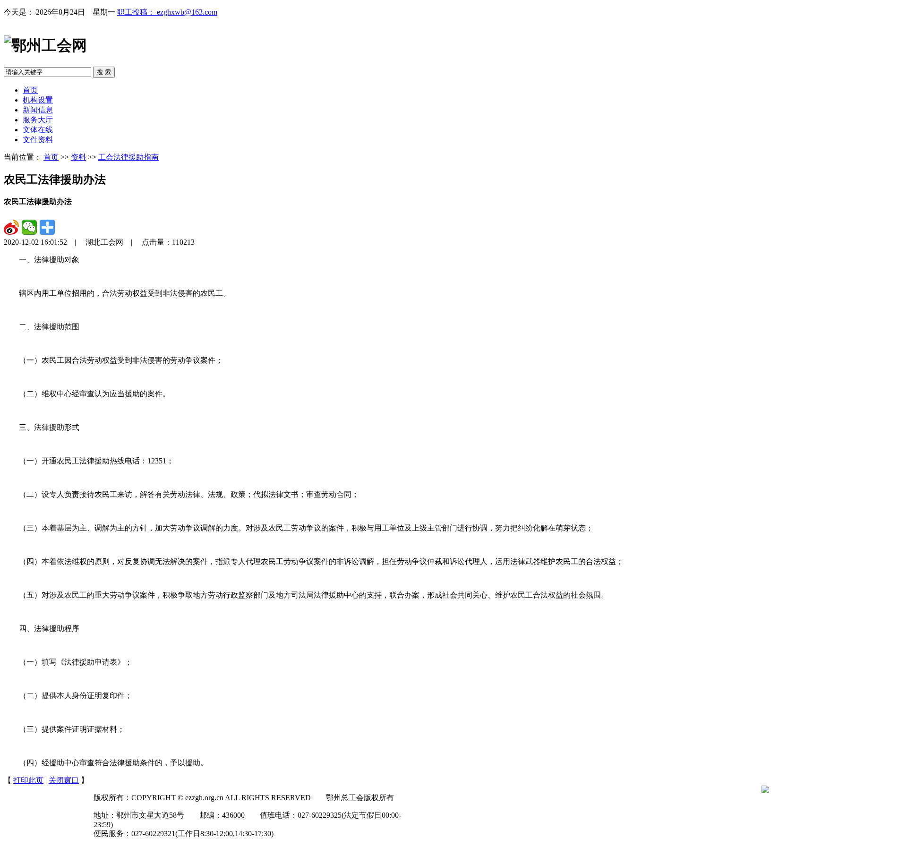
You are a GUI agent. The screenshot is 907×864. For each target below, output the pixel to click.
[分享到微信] (29, 227)
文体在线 (38, 130)
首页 (30, 90)
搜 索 (104, 72)
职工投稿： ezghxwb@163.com (167, 12)
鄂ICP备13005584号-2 (144, 851)
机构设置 (38, 100)
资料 (78, 157)
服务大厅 (38, 120)
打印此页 (28, 780)
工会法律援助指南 (128, 157)
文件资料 (38, 140)
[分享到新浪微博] (11, 227)
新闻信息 (38, 110)
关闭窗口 (64, 780)
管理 (101, 851)
